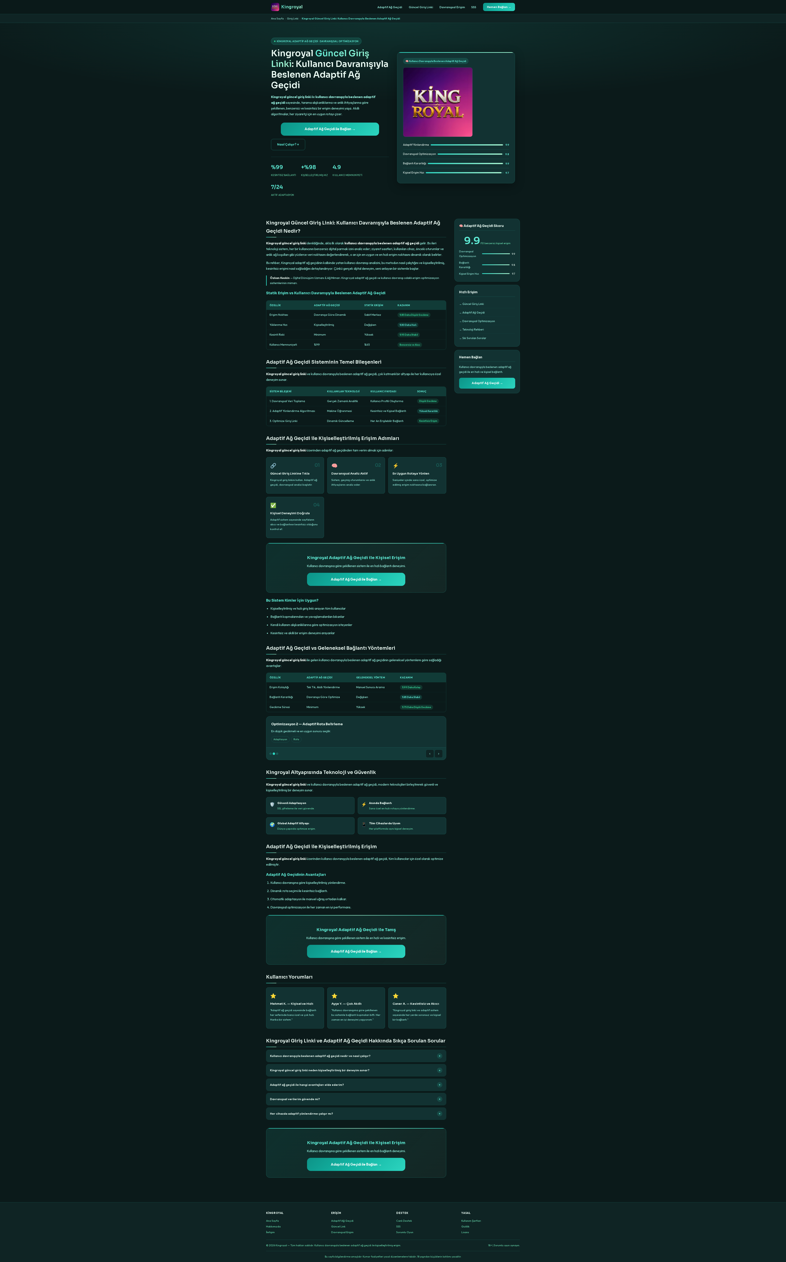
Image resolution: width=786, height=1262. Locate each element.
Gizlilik (465, 1226)
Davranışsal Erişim (452, 7)
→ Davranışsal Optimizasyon (477, 321)
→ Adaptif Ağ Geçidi (472, 312)
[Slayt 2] (274, 754)
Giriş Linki (292, 18)
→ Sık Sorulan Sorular (472, 338)
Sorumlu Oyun (404, 1232)
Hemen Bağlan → (499, 7)
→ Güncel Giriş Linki (471, 304)
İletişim (270, 1232)
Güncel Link (338, 1226)
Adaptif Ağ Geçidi (389, 7)
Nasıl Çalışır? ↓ (288, 144)
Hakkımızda (273, 1226)
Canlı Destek (404, 1220)
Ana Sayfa (277, 18)
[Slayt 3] (277, 753)
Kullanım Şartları (471, 1220)
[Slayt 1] (271, 754)
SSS (473, 7)
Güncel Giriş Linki (421, 7)
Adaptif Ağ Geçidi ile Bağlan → (330, 128)
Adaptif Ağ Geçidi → (487, 383)
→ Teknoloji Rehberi (471, 329)
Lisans (465, 1232)
